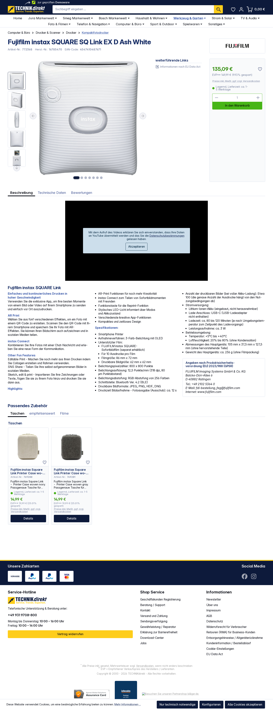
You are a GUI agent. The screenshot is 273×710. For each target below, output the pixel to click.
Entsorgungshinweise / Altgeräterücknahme (234, 638)
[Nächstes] (143, 116)
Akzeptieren (136, 246)
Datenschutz (214, 621)
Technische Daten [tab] (52, 193)
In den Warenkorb (237, 105)
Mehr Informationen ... (127, 704)
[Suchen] (218, 9)
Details (28, 518)
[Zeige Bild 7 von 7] (101, 177)
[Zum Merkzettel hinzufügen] (45, 462)
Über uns (212, 605)
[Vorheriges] (33, 116)
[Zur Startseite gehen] (26, 9)
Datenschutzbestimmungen (167, 235)
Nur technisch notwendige (177, 704)
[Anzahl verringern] (216, 98)
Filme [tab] (64, 413)
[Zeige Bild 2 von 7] (82, 177)
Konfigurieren (211, 704)
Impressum (213, 610)
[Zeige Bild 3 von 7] (85, 177)
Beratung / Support (152, 605)
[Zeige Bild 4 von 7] (89, 177)
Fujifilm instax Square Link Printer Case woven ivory (27, 471)
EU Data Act (214, 654)
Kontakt (145, 610)
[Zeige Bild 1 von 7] (76, 177)
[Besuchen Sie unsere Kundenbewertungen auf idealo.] (126, 694)
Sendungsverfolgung (153, 621)
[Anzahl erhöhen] (258, 98)
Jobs (143, 643)
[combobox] (133, 9)
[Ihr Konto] (241, 9)
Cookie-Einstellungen (220, 649)
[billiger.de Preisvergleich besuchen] (170, 694)
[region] (78, 120)
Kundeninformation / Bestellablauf (228, 643)
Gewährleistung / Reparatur (158, 627)
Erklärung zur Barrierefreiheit (158, 632)
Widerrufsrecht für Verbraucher (226, 627)
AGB (209, 616)
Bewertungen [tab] (81, 193)
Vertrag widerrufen (70, 634)
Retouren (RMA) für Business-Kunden (230, 632)
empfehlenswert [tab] (42, 413)
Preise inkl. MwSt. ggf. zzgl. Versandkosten (236, 81)
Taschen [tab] (17, 413)
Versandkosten (145, 665)
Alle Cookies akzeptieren (245, 704)
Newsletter (213, 599)
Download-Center (152, 638)
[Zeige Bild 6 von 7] (97, 177)
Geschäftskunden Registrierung (160, 599)
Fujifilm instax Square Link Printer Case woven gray (70, 471)
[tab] (21, 192)
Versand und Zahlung (154, 616)
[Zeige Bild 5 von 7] (93, 177)
